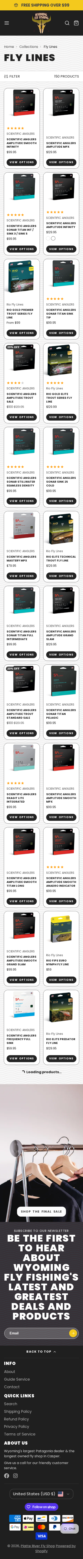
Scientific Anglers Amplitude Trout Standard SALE (22, 702)
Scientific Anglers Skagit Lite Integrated (22, 783)
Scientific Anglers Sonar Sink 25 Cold (61, 467)
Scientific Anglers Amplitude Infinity (61, 213)
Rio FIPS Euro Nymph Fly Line (61, 948)
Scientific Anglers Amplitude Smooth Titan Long (22, 867)
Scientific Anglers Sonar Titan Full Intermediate (22, 623)
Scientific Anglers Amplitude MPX (61, 128)
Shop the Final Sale (41, 1211)
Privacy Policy (16, 1426)
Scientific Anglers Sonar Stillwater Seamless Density (22, 467)
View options (22, 162)
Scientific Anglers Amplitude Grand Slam (61, 623)
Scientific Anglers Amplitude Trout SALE (22, 383)
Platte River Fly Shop (38, 1546)
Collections (28, 46)
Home (9, 46)
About (9, 1371)
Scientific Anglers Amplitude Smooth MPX (61, 783)
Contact (12, 1386)
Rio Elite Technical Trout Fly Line (61, 546)
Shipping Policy (18, 1411)
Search (10, 1403)
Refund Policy (16, 1419)
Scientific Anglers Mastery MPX (22, 546)
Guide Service (17, 1379)
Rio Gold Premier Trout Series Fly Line (22, 299)
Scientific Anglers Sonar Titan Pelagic (61, 702)
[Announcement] (41, 5)
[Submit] (73, 1333)
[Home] (41, 23)
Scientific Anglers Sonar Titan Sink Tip (61, 299)
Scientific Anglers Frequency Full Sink (22, 1027)
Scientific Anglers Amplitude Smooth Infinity (22, 128)
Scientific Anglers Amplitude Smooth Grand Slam (22, 948)
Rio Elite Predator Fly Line (61, 1027)
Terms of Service (19, 1434)
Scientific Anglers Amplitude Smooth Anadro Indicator (61, 867)
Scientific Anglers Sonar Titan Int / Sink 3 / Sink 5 (22, 213)
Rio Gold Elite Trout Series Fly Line (61, 383)
